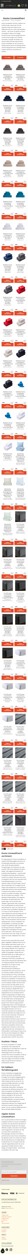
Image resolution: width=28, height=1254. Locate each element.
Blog (3, 1221)
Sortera (21, 57)
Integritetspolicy (5, 1218)
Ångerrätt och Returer (7, 1216)
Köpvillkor (4, 1231)
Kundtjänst (4, 1230)
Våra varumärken (5, 1223)
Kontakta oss (5, 1220)
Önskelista (4, 1239)
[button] (2, 5)
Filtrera (8, 57)
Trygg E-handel (5, 1215)
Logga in (3, 1237)
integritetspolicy (5, 1180)
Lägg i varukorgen (7, 89)
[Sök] (25, 10)
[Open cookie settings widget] (3, 1251)
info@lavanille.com (9, 1208)
